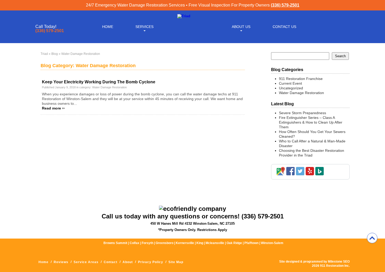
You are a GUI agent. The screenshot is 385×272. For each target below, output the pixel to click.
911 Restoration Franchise (301, 79)
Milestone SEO (339, 261)
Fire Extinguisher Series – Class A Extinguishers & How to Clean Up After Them (310, 122)
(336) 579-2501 (285, 5)
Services (144, 27)
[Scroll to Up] (372, 238)
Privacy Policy (150, 262)
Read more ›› (53, 108)
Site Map (175, 262)
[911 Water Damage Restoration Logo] (183, 16)
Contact (110, 262)
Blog (54, 54)
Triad (44, 54)
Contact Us (284, 27)
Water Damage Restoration (109, 87)
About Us (241, 27)
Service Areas (86, 262)
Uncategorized (291, 88)
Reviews (61, 262)
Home (107, 27)
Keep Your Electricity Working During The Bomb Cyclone (98, 82)
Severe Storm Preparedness (302, 113)
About (128, 262)
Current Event (290, 83)
